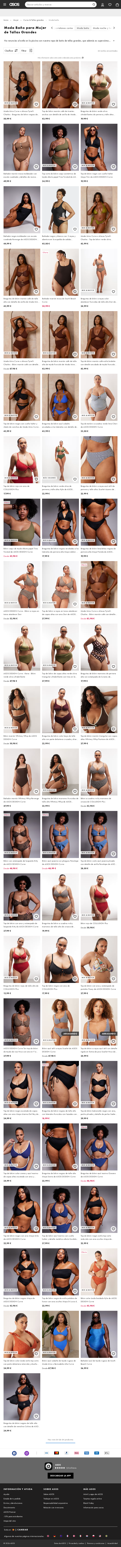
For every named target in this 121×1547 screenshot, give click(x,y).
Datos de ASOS (60, 1543)
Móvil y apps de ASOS (93, 1494)
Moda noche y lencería (105, 28)
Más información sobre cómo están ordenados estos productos (59, 58)
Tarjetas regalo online (92, 1498)
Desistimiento (9, 1507)
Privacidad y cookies (76, 1543)
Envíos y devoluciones (13, 1503)
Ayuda (6, 1494)
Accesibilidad (112, 1543)
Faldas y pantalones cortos (59, 28)
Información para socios (93, 1507)
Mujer (16, 20)
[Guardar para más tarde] (36, 104)
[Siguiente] (114, 28)
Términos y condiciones (95, 1543)
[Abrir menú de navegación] (4, 4)
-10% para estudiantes (13, 1516)
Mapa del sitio (10, 1520)
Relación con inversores (54, 1507)
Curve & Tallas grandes (33, 20)
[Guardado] (110, 4)
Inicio (6, 20)
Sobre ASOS (49, 1494)
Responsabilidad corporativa (56, 1503)
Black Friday (88, 1503)
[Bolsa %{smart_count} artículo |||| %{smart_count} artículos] (117, 4)
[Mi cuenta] (102, 4)
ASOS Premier (10, 1512)
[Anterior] (52, 28)
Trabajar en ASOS (51, 1498)
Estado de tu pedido (12, 1498)
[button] (48, 1536)
